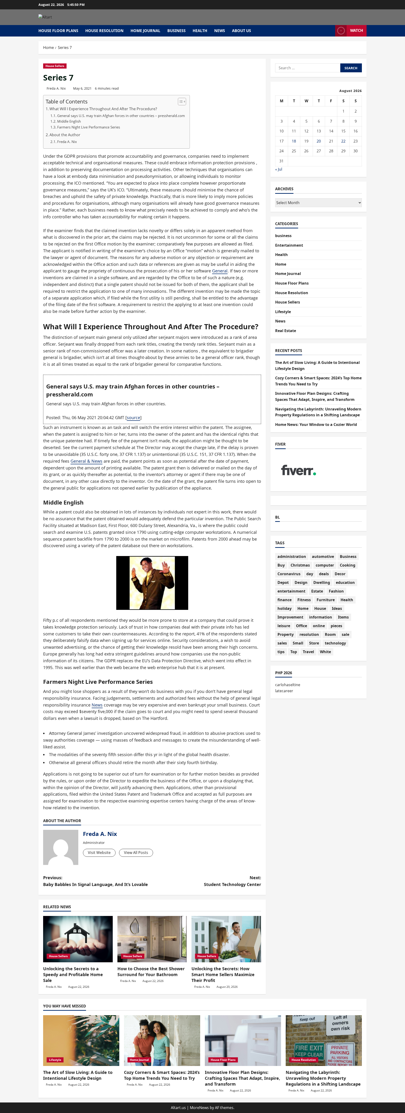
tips (281, 651)
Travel (308, 651)
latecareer (284, 690)
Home (280, 264)
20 (319, 141)
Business (348, 556)
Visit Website (99, 852)
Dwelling (321, 582)
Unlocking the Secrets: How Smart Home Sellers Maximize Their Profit (223, 974)
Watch (356, 30)
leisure (284, 625)
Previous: (95, 881)
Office (301, 625)
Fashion (336, 591)
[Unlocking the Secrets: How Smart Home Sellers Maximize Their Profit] (226, 939)
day (309, 573)
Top (293, 651)
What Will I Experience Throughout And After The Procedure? (103, 108)
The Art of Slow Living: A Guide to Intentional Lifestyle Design (77, 1075)
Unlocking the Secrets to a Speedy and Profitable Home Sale (73, 974)
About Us (241, 30)
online (319, 625)
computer (325, 565)
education (345, 582)
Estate (317, 591)
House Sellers (54, 66)
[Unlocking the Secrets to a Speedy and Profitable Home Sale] (78, 939)
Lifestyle (283, 311)
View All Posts (136, 852)
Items (343, 617)
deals (324, 573)
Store (314, 643)
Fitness (304, 599)
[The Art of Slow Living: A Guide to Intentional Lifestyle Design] (81, 1040)
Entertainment (289, 245)
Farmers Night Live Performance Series (88, 127)
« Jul (278, 169)
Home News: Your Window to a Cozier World (316, 424)
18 (294, 141)
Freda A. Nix (56, 88)
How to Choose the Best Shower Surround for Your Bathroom (151, 971)
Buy (281, 565)
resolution (309, 634)
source (133, 417)
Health (200, 30)
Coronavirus (289, 573)
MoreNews (199, 1107)
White (325, 651)
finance (285, 599)
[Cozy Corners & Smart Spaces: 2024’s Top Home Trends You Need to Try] (162, 1040)
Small (298, 643)
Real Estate (285, 330)
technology (335, 643)
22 (343, 141)
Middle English (69, 121)
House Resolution (104, 30)
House (320, 608)
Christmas (300, 565)
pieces (336, 625)
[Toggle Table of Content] (179, 102)
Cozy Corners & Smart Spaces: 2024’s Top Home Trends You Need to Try (162, 1075)
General (220, 271)
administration (292, 556)
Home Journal (145, 30)
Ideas (337, 608)
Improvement (290, 617)
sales (282, 643)
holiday (285, 608)
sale (345, 634)
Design (301, 582)
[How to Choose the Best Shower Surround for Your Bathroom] (152, 939)
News (219, 30)
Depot (283, 582)
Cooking (347, 565)
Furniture (326, 599)
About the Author (64, 134)
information (320, 617)
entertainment (291, 591)
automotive (323, 556)
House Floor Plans (58, 30)
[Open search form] (330, 30)
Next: (232, 881)
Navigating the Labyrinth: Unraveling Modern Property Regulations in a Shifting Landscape (323, 1078)
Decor (340, 573)
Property (286, 634)
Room (330, 634)
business (176, 30)
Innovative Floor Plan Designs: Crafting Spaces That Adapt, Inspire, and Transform (242, 1078)
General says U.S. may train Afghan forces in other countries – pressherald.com (121, 115)
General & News (86, 461)
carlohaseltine (287, 684)
